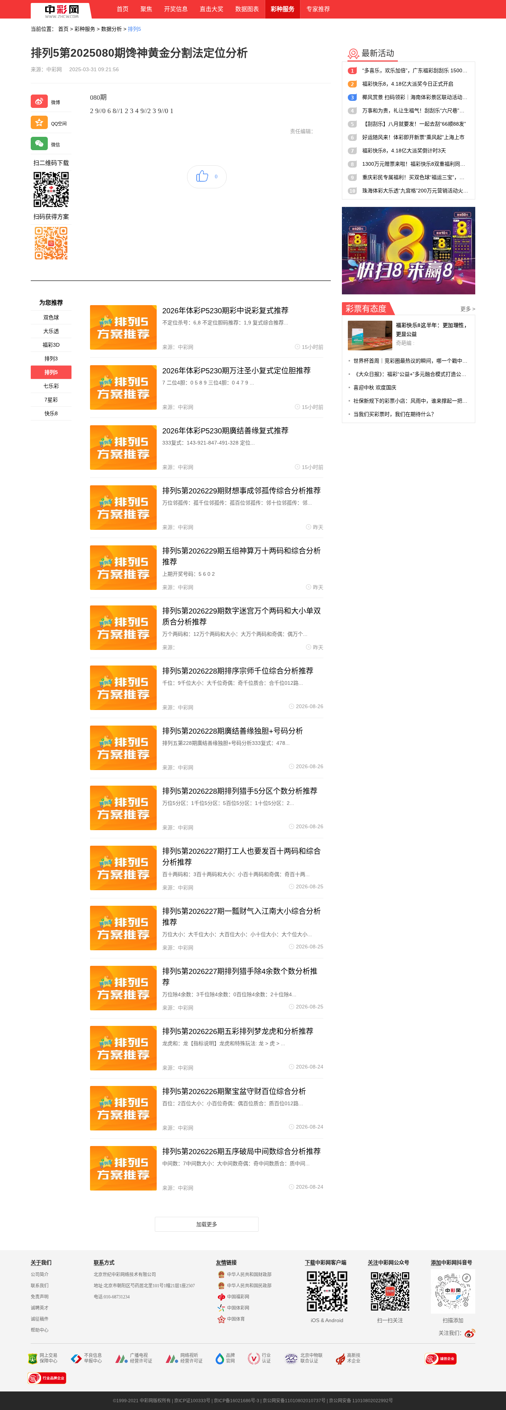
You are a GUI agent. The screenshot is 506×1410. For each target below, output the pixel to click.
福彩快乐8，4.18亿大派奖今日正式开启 (407, 84)
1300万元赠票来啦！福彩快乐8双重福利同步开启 (415, 164)
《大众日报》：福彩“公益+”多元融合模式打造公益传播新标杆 (411, 374)
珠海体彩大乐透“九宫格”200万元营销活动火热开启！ (415, 191)
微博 (55, 102)
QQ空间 (59, 123)
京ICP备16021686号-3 (236, 1400)
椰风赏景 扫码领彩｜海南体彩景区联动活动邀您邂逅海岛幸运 (415, 97)
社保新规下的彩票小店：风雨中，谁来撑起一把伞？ (411, 401)
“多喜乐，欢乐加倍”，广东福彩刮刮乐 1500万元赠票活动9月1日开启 (415, 70)
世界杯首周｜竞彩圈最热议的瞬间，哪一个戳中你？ (411, 361)
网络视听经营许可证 (191, 1358)
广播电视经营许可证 (141, 1358)
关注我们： (452, 1333)
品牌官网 (230, 1358)
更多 (467, 309)
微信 (55, 145)
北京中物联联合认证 (311, 1358)
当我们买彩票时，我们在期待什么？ (394, 414)
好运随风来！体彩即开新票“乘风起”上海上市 (413, 137)
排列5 (134, 29)
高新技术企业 (353, 1358)
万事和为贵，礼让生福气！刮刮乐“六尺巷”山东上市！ (415, 110)
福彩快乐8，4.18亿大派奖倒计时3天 (404, 150)
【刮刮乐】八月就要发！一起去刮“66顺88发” (414, 124)
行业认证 (266, 1358)
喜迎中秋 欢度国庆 (374, 387)
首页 (63, 29)
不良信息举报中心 (93, 1358)
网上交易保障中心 (48, 1358)
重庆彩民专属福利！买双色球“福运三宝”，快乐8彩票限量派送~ (415, 177)
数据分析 (111, 29)
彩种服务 (84, 29)
